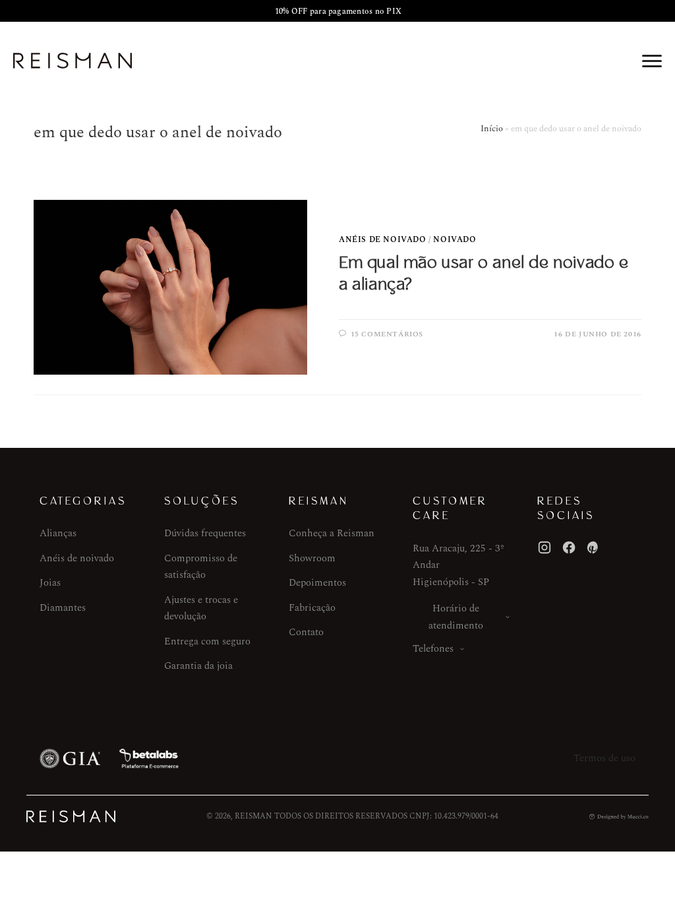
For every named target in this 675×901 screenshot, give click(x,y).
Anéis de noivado (77, 558)
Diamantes (63, 607)
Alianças (58, 533)
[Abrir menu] (652, 61)
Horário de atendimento (455, 617)
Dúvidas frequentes (205, 533)
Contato (306, 632)
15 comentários (387, 334)
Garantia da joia (198, 665)
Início (492, 128)
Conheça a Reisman (331, 533)
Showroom (312, 558)
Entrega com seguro (207, 641)
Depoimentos (317, 582)
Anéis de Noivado (382, 239)
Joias (50, 582)
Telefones (433, 648)
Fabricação (312, 607)
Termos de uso (604, 758)
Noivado (454, 239)
